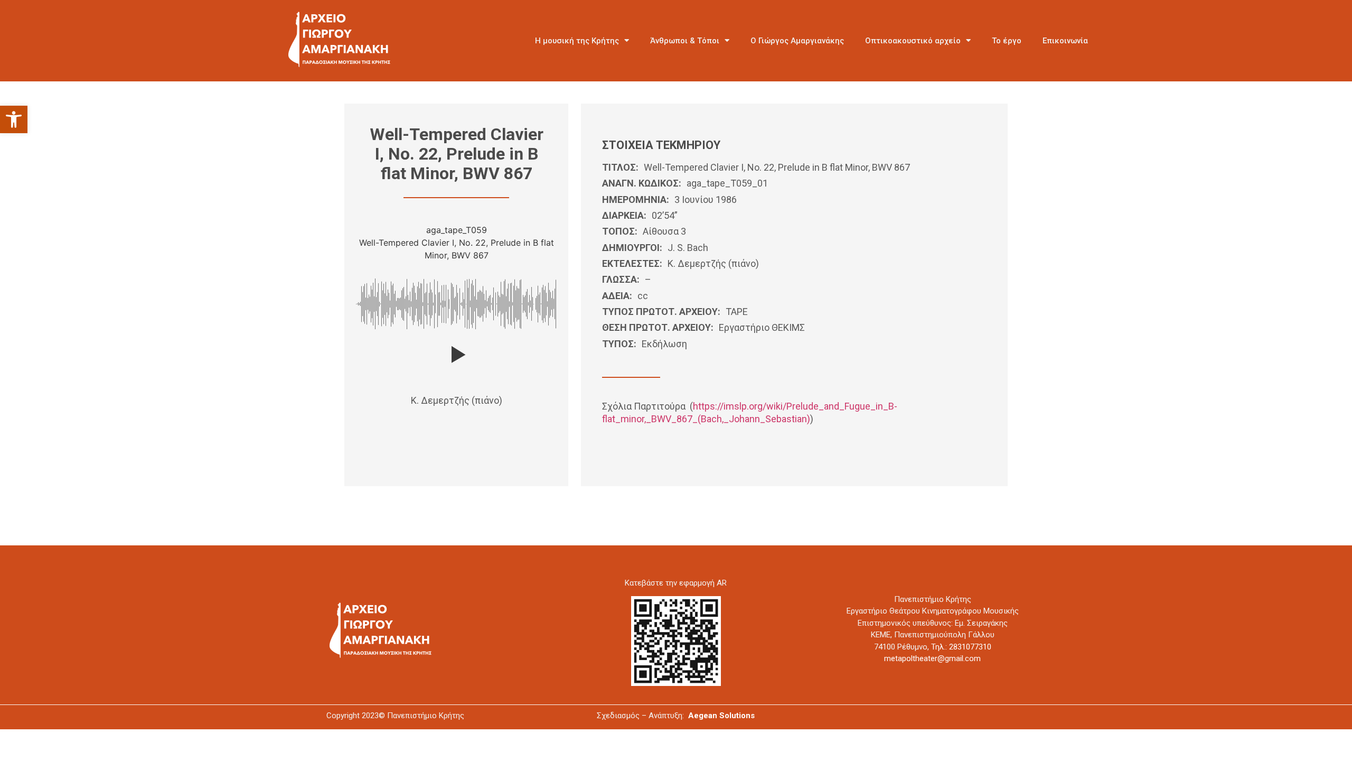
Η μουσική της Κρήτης (577, 40)
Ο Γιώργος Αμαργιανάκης (797, 40)
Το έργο (1006, 40)
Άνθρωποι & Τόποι (684, 40)
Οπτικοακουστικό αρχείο (913, 40)
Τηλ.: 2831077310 (961, 647)
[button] (13, 119)
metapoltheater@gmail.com (932, 658)
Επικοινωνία (1065, 40)
